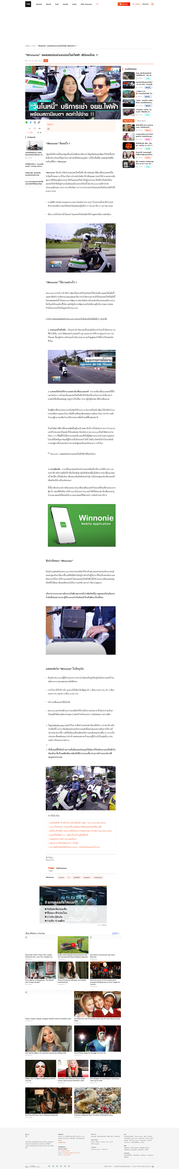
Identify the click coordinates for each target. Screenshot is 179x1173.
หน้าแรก (27, 46)
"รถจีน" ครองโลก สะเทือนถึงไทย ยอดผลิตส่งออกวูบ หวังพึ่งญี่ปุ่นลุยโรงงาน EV (144, 101)
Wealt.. (148, 87)
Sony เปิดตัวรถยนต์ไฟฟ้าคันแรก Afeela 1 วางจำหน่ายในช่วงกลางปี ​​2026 (75, 847)
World (93, 1142)
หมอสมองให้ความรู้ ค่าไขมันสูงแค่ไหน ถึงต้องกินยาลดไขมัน (144, 135)
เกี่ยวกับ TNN (107, 1166)
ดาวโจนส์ (149, 1140)
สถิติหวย (126, 1157)
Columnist (104, 1149)
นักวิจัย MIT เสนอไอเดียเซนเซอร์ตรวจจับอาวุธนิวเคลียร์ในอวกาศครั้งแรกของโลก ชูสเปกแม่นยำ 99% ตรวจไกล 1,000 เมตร (34, 174)
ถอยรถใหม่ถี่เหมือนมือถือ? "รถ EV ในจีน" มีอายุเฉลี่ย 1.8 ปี (144, 83)
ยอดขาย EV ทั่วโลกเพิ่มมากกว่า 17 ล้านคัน (64, 843)
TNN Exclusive (138, 1136)
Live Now (125, 4)
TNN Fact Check (133, 1140)
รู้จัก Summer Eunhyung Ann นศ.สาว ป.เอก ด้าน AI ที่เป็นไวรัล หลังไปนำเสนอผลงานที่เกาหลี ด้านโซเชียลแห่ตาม (145, 162)
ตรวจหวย (150, 1155)
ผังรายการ (117, 1136)
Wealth (98, 1142)
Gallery (142, 1142)
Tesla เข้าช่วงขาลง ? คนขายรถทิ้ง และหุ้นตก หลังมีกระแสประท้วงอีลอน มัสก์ (76, 827)
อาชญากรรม (141, 1138)
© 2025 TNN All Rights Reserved (141, 1166)
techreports (87, 877)
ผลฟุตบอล (126, 1148)
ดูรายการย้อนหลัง (101, 1136)
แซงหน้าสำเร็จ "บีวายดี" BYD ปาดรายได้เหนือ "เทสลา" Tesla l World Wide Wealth (78, 823)
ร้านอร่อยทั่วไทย (128, 1155)
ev (68, 877)
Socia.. (148, 157)
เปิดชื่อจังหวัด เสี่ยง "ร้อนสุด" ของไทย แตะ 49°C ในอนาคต (144, 144)
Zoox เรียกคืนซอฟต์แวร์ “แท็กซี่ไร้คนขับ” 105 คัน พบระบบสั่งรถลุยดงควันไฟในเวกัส (145, 74)
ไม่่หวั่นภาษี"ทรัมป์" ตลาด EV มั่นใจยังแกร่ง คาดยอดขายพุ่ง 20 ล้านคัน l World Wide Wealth (81, 831)
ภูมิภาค (151, 1138)
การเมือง (150, 1136)
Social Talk (134, 1138)
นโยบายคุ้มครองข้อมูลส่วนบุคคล (122, 1166)
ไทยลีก (146, 1150)
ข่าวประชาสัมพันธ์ (135, 1142)
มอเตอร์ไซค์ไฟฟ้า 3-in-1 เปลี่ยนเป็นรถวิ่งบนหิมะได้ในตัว (69, 835)
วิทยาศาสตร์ (127, 1138)
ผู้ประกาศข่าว (110, 1136)
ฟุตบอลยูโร (134, 1150)
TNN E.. (148, 130)
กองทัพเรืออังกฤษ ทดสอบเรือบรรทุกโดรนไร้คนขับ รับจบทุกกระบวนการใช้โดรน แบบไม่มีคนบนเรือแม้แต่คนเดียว (33, 153)
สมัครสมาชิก (145, 4)
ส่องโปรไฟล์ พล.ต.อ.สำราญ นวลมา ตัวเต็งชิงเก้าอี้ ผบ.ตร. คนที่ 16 (144, 126)
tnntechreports (98, 877)
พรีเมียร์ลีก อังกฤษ (144, 1148)
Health (103, 1142)
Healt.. (148, 139)
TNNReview (143, 1155)
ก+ (40, 128)
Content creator (95, 1149)
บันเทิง (147, 1138)
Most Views (128, 120)
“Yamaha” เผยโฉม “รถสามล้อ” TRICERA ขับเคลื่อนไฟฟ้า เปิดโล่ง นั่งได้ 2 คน (145, 110)
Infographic (143, 1140)
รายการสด (93, 1136)
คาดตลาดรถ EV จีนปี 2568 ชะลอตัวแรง (63, 839)
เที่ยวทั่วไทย (136, 1155)
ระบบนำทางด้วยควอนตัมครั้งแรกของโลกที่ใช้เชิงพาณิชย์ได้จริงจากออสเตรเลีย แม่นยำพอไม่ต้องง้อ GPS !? (34, 183)
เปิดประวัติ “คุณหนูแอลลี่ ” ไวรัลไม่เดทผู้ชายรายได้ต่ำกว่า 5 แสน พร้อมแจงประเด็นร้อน (145, 153)
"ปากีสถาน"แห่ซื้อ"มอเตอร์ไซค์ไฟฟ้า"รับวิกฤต (144, 92)
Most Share (141, 120)
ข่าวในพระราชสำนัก (128, 1136)
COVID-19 (127, 1142)
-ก (29, 128)
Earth (148, 148)
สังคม (145, 1136)
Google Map (61, 1142)
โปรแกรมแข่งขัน (134, 1148)
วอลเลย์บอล (127, 1150)
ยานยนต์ (126, 1140)
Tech (33, 46)
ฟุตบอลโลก (141, 1150)
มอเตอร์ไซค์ (77, 877)
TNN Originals (95, 1144)
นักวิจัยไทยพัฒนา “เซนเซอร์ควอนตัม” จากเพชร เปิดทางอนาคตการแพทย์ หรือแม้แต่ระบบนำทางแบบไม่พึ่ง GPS (34, 165)
